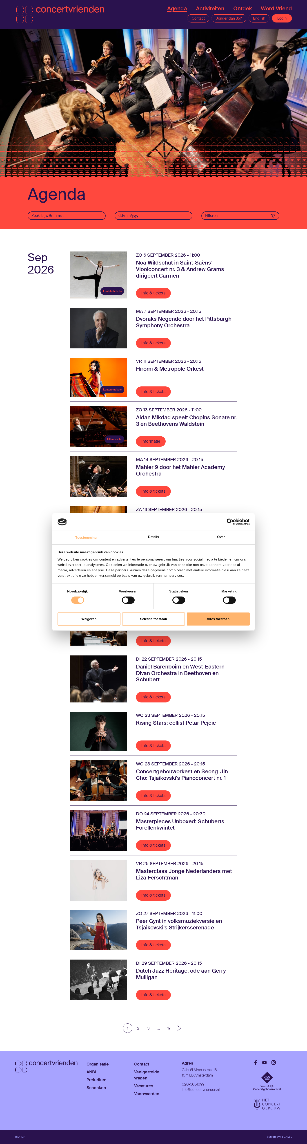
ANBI (91, 1072)
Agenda (177, 8)
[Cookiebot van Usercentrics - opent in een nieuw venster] (230, 521)
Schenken (96, 1087)
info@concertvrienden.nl (201, 1089)
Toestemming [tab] (86, 537)
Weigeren (88, 619)
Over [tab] (221, 537)
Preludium (96, 1080)
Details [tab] (153, 537)
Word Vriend (276, 8)
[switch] (128, 600)
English (259, 18)
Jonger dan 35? (229, 18)
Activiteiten (210, 8)
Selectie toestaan (153, 619)
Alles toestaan (218, 619)
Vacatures (143, 1086)
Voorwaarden (146, 1094)
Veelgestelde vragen (146, 1075)
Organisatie (98, 1064)
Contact (198, 18)
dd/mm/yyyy (128, 215)
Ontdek (242, 8)
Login (282, 18)
